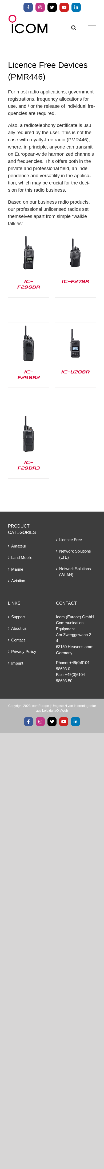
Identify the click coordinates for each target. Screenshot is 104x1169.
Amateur (18, 546)
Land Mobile (21, 557)
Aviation (18, 580)
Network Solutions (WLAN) (75, 571)
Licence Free (70, 539)
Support (18, 617)
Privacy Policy (23, 651)
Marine (17, 569)
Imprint (17, 663)
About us (19, 628)
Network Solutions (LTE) (75, 554)
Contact (18, 640)
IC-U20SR (75, 371)
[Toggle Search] (73, 27)
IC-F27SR (75, 281)
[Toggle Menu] (92, 28)
